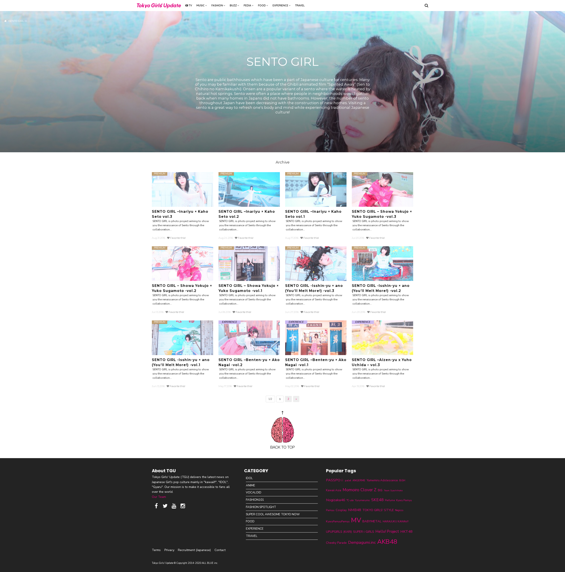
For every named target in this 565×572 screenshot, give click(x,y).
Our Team (159, 497)
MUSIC (200, 5)
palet (348, 480)
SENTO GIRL (17, 21)
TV (190, 5)
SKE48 (377, 500)
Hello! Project (387, 531)
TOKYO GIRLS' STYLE (378, 510)
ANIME (250, 485)
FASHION (217, 5)
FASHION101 (255, 500)
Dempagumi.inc (362, 542)
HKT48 (406, 531)
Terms (156, 550)
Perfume (390, 500)
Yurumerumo (362, 500)
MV (356, 520)
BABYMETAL (371, 521)
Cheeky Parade (336, 543)
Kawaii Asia (333, 490)
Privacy (169, 550)
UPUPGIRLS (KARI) (339, 532)
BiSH (402, 480)
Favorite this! (178, 237)
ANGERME (358, 480)
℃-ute (350, 500)
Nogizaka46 (335, 499)
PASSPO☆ (335, 480)
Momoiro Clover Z (360, 490)
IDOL (249, 478)
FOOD (262, 5)
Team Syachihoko (393, 490)
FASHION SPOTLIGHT (261, 507)
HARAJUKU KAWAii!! (396, 521)
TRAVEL (300, 5)
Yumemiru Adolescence (382, 480)
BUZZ (233, 5)
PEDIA (248, 5)
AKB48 (387, 541)
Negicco (399, 510)
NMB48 (354, 509)
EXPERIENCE (281, 5)
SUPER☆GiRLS (363, 532)
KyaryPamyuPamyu (338, 521)
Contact (220, 550)
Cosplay (341, 510)
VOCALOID (253, 492)
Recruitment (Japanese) (194, 550)
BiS (380, 490)
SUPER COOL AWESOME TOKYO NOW (273, 514)
